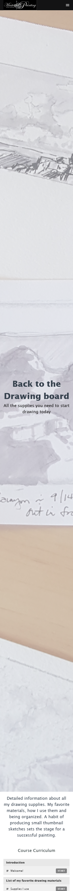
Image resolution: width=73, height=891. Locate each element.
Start (61, 871)
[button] (68, 5)
